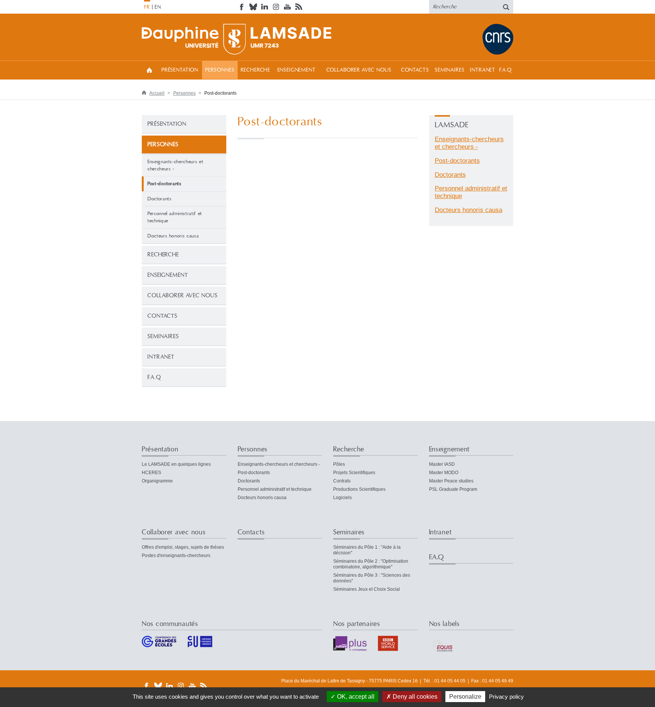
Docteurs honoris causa (173, 236)
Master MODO (443, 472)
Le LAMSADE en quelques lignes (176, 464)
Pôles (339, 464)
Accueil (149, 70)
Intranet (482, 70)
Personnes (220, 70)
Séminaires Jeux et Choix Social (366, 589)
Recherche (256, 70)
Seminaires (449, 70)
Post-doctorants (457, 160)
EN (158, 7)
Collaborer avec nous (359, 70)
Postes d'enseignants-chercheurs (176, 555)
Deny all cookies (414, 696)
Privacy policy (506, 696)
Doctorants (159, 199)
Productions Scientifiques (359, 489)
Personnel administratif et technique (174, 217)
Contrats (342, 481)
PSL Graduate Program (453, 489)
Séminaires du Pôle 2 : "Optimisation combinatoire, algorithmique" (370, 564)
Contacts (415, 70)
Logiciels (342, 497)
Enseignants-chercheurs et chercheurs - (175, 165)
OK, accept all (355, 696)
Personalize (465, 696)
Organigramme (157, 481)
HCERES (151, 472)
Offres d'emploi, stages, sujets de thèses (183, 547)
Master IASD (442, 464)
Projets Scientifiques (354, 472)
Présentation (179, 70)
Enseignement (296, 70)
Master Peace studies (451, 481)
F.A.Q (505, 70)
